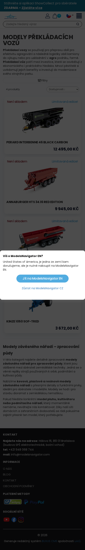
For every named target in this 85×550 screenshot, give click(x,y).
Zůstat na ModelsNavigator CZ (42, 288)
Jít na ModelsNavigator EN (42, 278)
